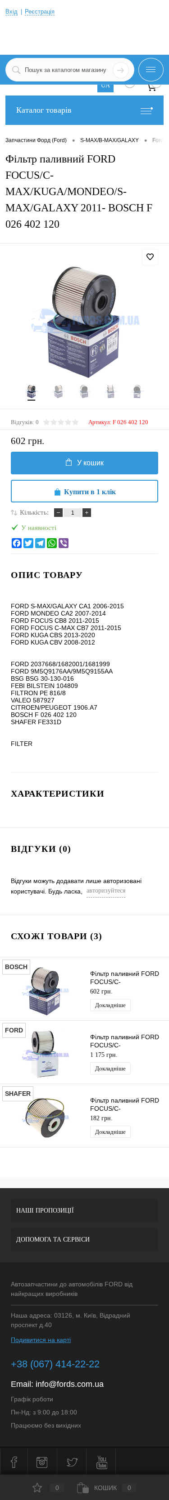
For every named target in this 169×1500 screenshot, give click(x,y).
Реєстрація (40, 11)
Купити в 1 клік (90, 492)
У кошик (90, 463)
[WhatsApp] (52, 543)
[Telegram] (40, 543)
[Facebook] (17, 543)
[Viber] (63, 543)
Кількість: (34, 512)
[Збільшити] (84, 322)
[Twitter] (28, 543)
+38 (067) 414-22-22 (55, 1364)
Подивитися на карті (41, 1339)
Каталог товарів (44, 110)
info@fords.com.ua (70, 1384)
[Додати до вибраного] (150, 257)
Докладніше (110, 1005)
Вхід (11, 11)
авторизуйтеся (106, 890)
